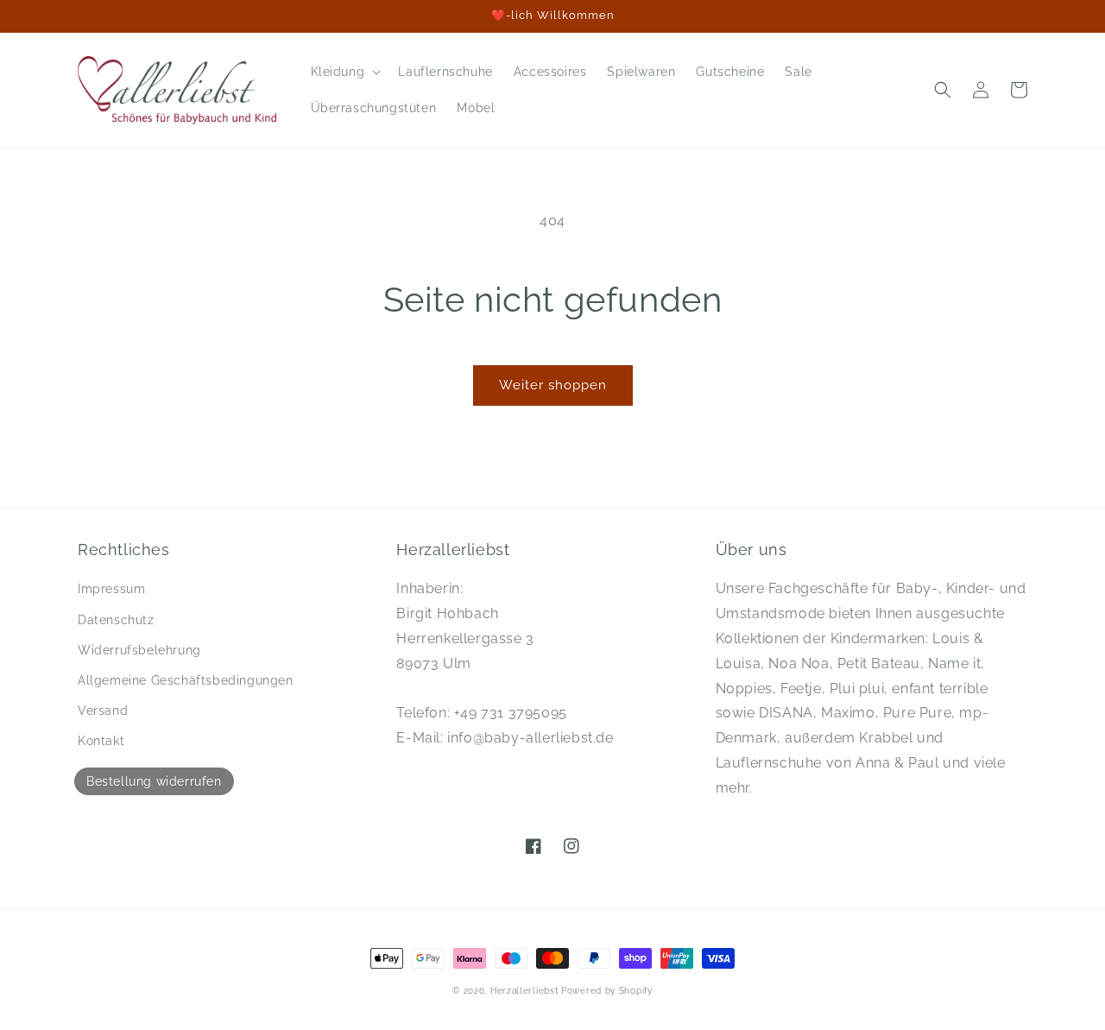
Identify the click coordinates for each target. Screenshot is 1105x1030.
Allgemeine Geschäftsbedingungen (186, 680)
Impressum (111, 589)
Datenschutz (116, 620)
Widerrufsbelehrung (139, 650)
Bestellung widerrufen (154, 781)
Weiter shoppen (553, 385)
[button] (344, 72)
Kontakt (101, 741)
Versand (103, 710)
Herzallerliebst (524, 990)
